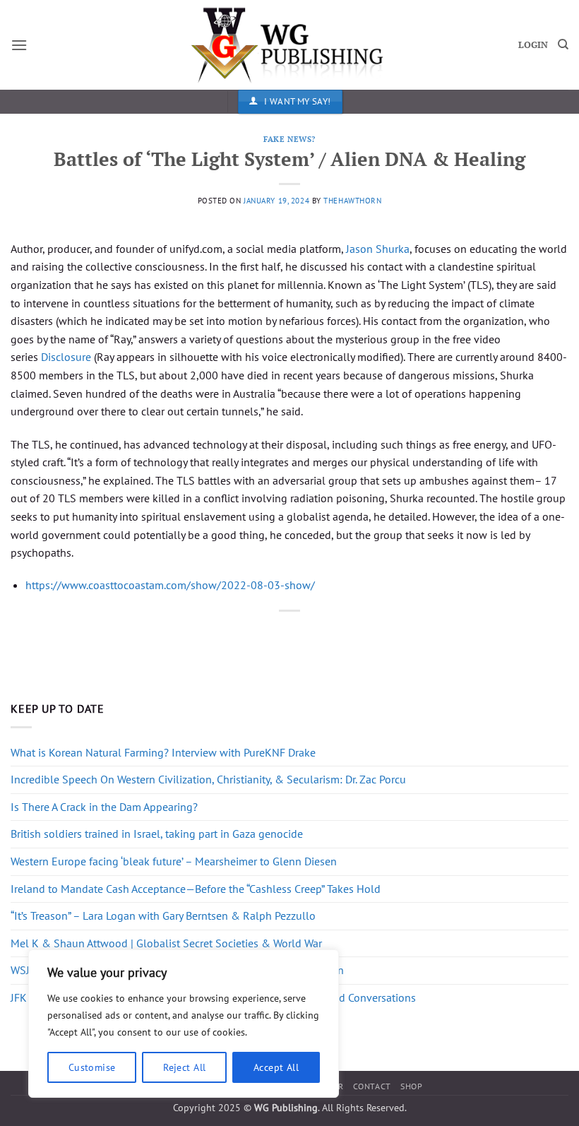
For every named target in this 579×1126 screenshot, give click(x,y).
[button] (19, 45)
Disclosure (66, 357)
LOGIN (533, 45)
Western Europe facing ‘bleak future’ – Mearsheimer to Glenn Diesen (174, 861)
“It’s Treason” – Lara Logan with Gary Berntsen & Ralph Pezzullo (163, 915)
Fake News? (289, 139)
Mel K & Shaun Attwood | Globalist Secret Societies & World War (166, 943)
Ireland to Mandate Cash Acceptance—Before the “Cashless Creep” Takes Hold (196, 889)
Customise (92, 1067)
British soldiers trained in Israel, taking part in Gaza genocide (157, 833)
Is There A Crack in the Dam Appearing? (104, 807)
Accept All (276, 1067)
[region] (183, 1023)
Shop (411, 1086)
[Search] (563, 44)
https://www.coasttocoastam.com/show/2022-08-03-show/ (170, 585)
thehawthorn (352, 201)
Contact (372, 1086)
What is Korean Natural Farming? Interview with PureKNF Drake (163, 752)
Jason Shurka (378, 249)
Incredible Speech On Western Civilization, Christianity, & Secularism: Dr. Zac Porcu (208, 779)
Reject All (184, 1067)
